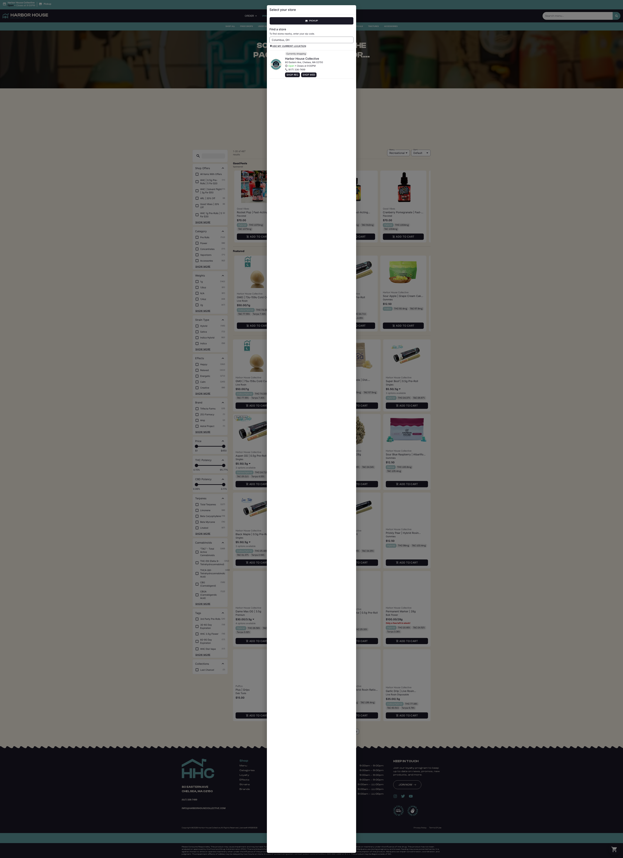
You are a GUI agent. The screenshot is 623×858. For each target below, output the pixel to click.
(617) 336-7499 (296, 69)
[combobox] (308, 40)
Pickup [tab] (313, 20)
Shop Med (309, 74)
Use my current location (289, 46)
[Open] (351, 40)
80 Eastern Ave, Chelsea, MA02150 (304, 62)
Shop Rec (292, 74)
